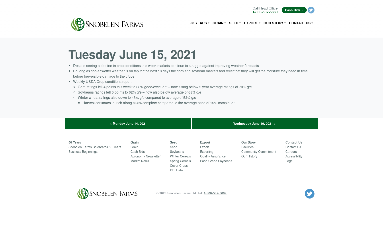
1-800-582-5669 (265, 12)
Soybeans (177, 151)
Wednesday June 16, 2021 (253, 123)
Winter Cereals (180, 156)
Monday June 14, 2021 (130, 123)
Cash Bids (293, 10)
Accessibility (293, 156)
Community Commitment (258, 151)
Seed (233, 23)
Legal (289, 161)
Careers (291, 151)
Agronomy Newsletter (146, 156)
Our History (249, 156)
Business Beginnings (83, 151)
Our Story (273, 23)
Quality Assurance (213, 156)
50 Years (198, 23)
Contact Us (300, 23)
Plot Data (176, 170)
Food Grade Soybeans (216, 161)
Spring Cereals (180, 161)
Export (251, 23)
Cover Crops (179, 165)
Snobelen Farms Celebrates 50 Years (94, 147)
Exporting (206, 151)
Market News (140, 161)
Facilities (247, 147)
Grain (218, 23)
